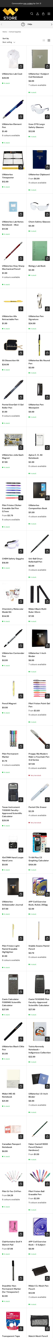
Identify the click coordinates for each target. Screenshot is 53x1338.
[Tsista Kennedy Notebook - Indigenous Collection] (40, 1031)
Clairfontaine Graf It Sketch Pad (12, 1243)
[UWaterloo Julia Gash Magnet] (13, 440)
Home (5, 32)
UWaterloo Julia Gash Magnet (13, 456)
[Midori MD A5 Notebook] (13, 1079)
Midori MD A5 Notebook (8, 1095)
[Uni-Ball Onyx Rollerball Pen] (40, 544)
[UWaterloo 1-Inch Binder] (40, 638)
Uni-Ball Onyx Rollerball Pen (35, 560)
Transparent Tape (11, 1336)
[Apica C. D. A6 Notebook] (40, 440)
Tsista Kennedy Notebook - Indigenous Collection (40, 1049)
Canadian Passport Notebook (11, 1145)
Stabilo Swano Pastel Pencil (39, 947)
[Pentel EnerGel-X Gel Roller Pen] (13, 390)
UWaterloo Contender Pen (13, 655)
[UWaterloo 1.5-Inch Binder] (40, 1079)
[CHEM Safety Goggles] (13, 544)
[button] (43, 14)
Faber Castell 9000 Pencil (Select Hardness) (38, 1147)
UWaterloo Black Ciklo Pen (13, 1048)
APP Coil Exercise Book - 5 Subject (37, 1243)
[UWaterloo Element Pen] (13, 109)
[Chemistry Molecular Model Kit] (13, 594)
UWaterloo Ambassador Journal (12, 903)
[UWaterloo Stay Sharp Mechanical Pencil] (13, 251)
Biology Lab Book (37, 266)
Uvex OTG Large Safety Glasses (37, 126)
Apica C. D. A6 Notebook (35, 456)
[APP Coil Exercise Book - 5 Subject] (40, 1227)
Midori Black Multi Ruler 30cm (37, 610)
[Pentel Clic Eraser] (40, 792)
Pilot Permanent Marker (10, 755)
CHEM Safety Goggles (13, 558)
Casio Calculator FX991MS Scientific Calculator (11, 1002)
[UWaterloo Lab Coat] (13, 59)
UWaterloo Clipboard (39, 174)
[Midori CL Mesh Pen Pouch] (40, 1271)
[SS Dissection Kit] (13, 345)
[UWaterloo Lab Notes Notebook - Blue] (13, 207)
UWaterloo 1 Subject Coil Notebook (39, 75)
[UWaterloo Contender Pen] (13, 638)
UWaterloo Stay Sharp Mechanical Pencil (13, 267)
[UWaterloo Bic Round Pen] (40, 345)
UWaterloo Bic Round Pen (39, 362)
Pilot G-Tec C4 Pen (11, 1191)
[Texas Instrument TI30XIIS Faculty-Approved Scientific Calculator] (13, 792)
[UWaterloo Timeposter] (13, 159)
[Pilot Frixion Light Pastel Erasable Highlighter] (13, 931)
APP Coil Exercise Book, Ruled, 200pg (38, 903)
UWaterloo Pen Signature (36, 318)
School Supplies (15, 32)
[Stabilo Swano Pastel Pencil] (40, 931)
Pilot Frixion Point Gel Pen (39, 705)
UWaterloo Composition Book (38, 507)
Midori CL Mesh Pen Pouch (38, 1287)
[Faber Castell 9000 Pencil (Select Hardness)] (40, 1129)
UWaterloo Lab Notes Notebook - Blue (13, 223)
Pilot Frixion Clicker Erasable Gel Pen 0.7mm (11, 508)
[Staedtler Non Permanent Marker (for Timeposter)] (13, 1271)
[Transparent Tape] (13, 1321)
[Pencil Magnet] (13, 688)
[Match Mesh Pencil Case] (40, 1321)
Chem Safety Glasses (39, 221)
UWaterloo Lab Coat (12, 74)
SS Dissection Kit (10, 360)
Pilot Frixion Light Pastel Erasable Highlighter (11, 949)
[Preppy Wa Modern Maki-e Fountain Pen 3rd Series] (40, 739)
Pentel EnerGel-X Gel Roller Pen (13, 406)
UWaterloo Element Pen (12, 126)
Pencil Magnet (9, 703)
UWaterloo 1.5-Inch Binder (38, 1095)
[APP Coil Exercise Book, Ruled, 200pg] (40, 887)
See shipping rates (37, 2)
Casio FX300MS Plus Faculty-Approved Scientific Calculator (39, 1002)
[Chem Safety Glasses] (40, 207)
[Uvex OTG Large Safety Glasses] (40, 109)
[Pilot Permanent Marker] (13, 739)
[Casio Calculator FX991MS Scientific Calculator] (13, 984)
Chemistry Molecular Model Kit (12, 610)
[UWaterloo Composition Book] (40, 490)
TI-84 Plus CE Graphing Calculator (39, 859)
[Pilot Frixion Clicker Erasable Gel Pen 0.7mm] (13, 490)
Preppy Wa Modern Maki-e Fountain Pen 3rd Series (39, 756)
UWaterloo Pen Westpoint (36, 406)
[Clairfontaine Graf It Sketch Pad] (13, 1227)
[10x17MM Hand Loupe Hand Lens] (13, 842)
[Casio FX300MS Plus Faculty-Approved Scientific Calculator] (40, 984)
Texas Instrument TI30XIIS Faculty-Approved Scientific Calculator (12, 812)
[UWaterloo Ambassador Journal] (13, 887)
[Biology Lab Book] (40, 251)
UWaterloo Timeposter (8, 176)
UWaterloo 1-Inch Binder (37, 655)
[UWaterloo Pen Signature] (40, 301)
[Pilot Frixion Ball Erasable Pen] (40, 1176)
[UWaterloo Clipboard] (40, 159)
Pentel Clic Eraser (38, 807)
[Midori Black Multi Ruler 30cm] (40, 594)
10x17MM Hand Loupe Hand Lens (12, 859)
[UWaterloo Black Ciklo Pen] (13, 1031)
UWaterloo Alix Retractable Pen (10, 318)
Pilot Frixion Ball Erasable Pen (36, 1193)
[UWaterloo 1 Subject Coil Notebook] (40, 59)
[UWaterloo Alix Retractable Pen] (13, 301)
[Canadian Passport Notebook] (13, 1129)
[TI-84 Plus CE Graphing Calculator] (40, 842)
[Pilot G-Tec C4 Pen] (13, 1176)
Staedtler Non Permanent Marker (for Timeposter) (11, 1288)
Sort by (6, 38)
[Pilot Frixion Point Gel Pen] (40, 688)
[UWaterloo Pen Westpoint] (40, 390)
